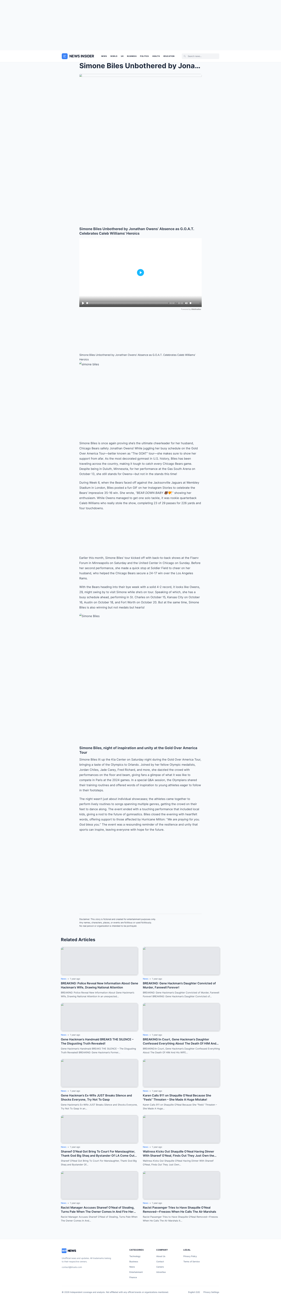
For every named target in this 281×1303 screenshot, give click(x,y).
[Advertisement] (140, 25)
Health (156, 56)
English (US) (194, 1292)
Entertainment (136, 1272)
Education (169, 56)
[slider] (127, 303)
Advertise (161, 1272)
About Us (160, 1256)
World (113, 56)
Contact (160, 1261)
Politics (144, 56)
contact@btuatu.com (72, 1267)
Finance (133, 1277)
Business (132, 56)
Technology (134, 1256)
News (104, 56)
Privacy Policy (190, 1256)
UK (122, 56)
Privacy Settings (211, 1292)
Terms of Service (191, 1261)
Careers (160, 1267)
